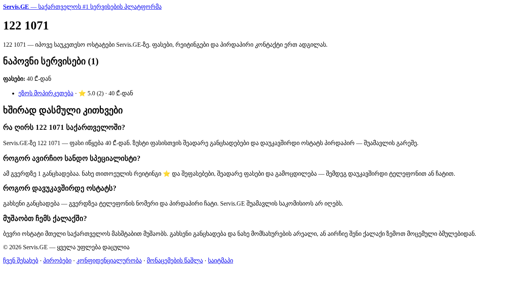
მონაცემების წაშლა (175, 260)
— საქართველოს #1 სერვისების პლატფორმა (82, 6)
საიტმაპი (220, 260)
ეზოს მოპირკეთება (45, 93)
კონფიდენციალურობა (109, 260)
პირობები (57, 260)
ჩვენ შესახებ (20, 260)
